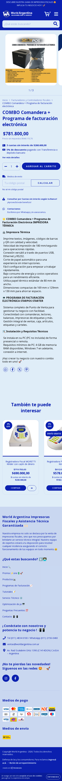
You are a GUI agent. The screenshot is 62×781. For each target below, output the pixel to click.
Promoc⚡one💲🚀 (12, 573)
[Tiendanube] (12, 768)
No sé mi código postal (12, 189)
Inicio (5, 100)
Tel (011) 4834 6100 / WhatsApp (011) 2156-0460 (32, 637)
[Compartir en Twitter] (20, 370)
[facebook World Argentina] (15, 678)
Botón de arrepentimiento (23, 763)
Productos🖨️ (9, 579)
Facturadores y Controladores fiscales (30, 100)
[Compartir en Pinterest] (26, 370)
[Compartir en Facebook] (13, 370)
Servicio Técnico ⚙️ (12, 597)
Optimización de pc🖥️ (13, 604)
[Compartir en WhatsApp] (5, 369)
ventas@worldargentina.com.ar (23, 644)
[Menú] (56, 14)
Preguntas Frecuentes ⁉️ (15, 610)
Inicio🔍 (6, 566)
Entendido (53, 777)
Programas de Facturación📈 (17, 585)
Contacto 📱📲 (10, 616)
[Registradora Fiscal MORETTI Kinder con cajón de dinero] (31, 488)
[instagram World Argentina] (6, 678)
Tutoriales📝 (8, 591)
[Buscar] (55, 24)
